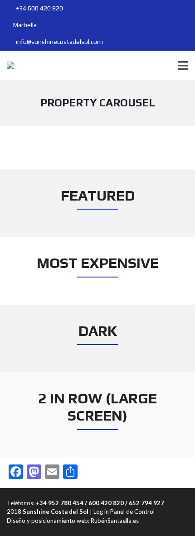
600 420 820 (106, 503)
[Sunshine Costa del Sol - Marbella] (7, 65)
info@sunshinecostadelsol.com (59, 41)
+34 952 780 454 (59, 503)
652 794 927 (146, 503)
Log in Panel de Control (124, 511)
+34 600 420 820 (39, 8)
